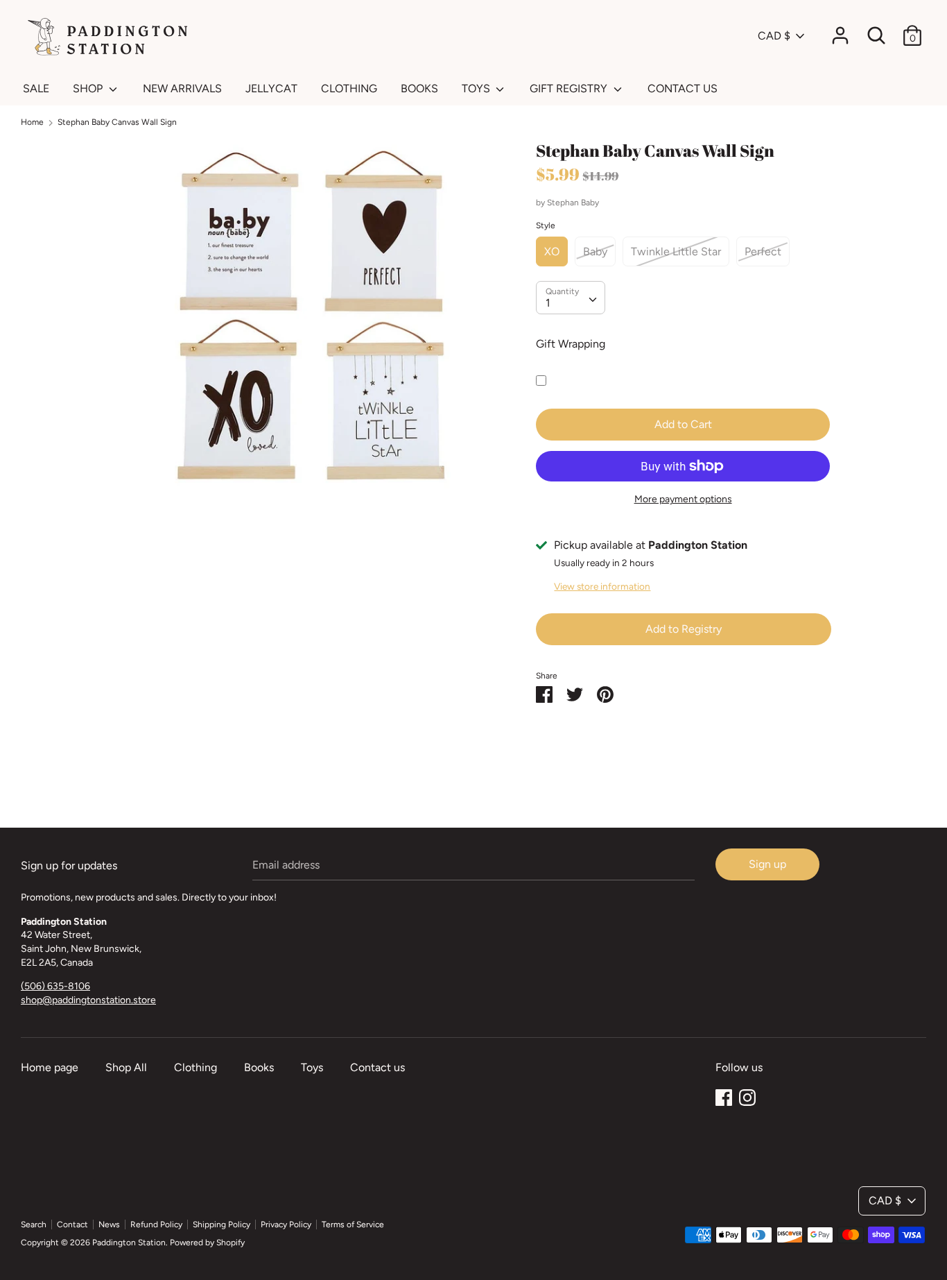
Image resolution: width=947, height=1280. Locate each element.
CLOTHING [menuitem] (349, 88)
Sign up (767, 864)
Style (545, 225)
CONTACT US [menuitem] (683, 88)
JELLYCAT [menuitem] (271, 88)
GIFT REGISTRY (570, 88)
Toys (312, 1067)
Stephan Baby (573, 202)
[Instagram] (747, 1095)
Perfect (763, 251)
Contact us (377, 1067)
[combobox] (570, 297)
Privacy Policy (286, 1224)
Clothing (195, 1067)
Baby (595, 251)
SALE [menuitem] (36, 88)
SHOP (89, 88)
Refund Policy (156, 1224)
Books (259, 1067)
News (109, 1224)
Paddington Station (129, 1242)
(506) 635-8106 (55, 986)
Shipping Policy (221, 1224)
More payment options (683, 499)
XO (551, 251)
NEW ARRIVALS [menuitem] (182, 88)
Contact (72, 1224)
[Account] (840, 30)
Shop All (126, 1067)
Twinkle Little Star (676, 251)
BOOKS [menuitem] (419, 88)
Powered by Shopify (207, 1242)
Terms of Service (353, 1224)
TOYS (477, 88)
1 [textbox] (548, 302)
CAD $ (774, 35)
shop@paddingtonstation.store (88, 1000)
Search (33, 1224)
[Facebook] (723, 1095)
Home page (49, 1067)
